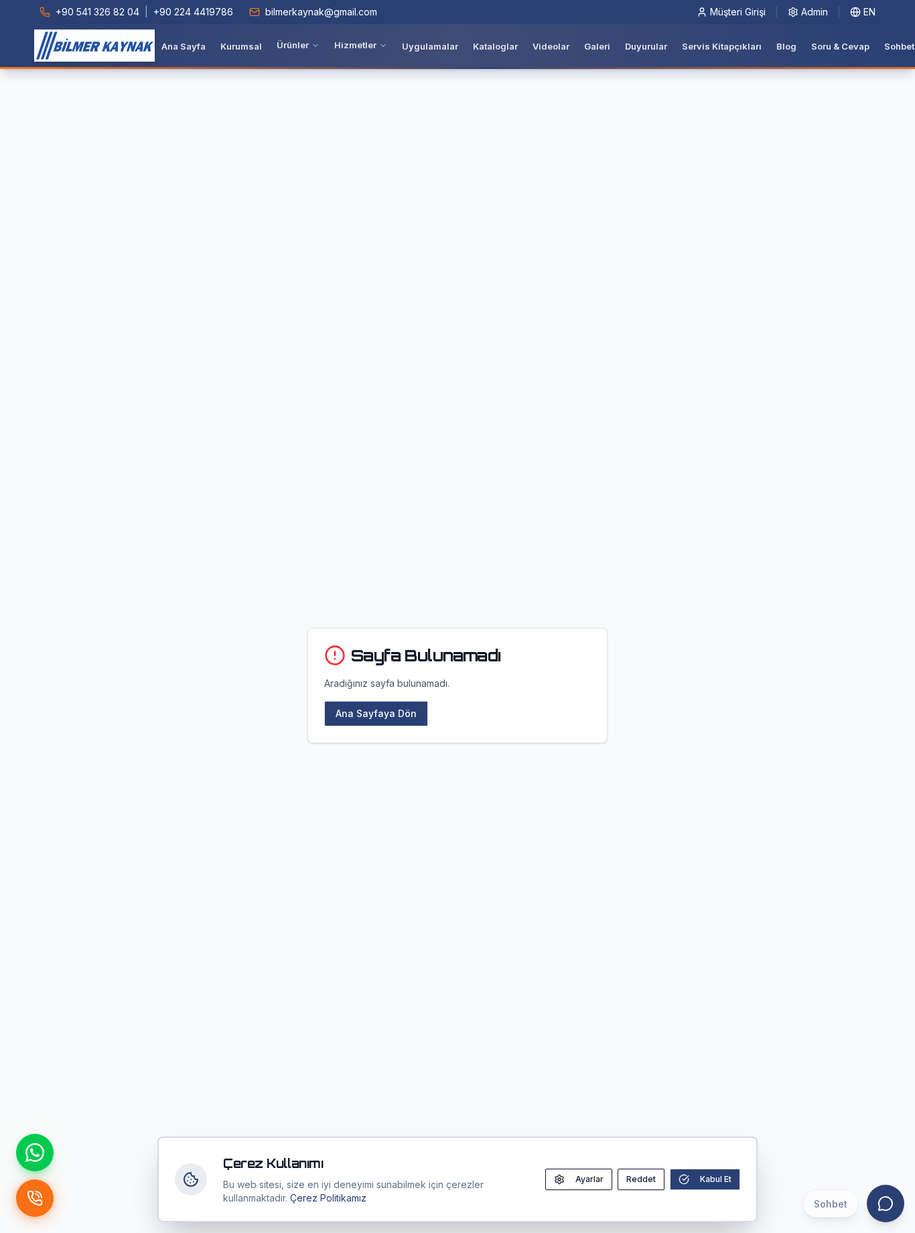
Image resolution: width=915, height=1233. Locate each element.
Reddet (641, 1179)
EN (869, 11)
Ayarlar (589, 1179)
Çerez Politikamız (328, 1198)
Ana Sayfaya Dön (376, 713)
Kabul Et (715, 1179)
